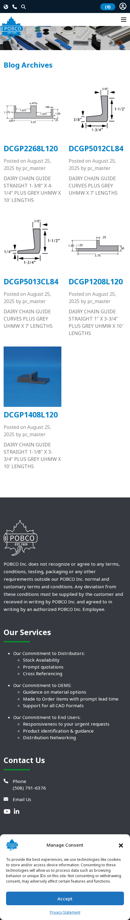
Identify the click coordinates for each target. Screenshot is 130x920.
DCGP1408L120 (31, 414)
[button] (121, 845)
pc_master (34, 168)
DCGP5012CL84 (96, 148)
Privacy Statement (65, 912)
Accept (65, 899)
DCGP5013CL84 (31, 281)
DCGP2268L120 (31, 148)
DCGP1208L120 (96, 281)
